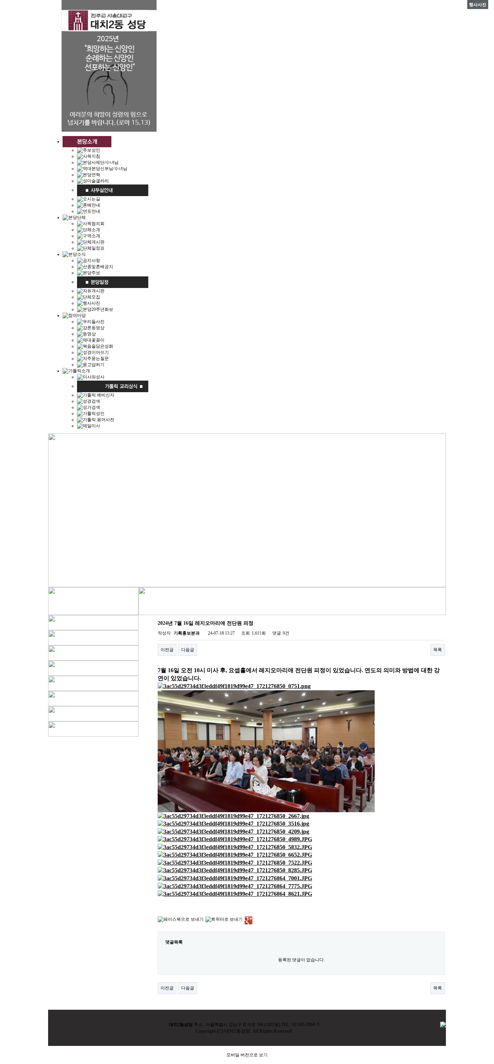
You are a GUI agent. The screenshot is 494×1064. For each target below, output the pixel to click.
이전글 (167, 649)
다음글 (187, 649)
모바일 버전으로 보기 (247, 1054)
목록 (437, 649)
